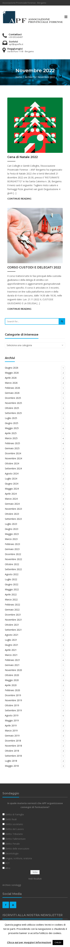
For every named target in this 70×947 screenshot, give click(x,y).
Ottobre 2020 (12, 675)
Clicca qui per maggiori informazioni (29, 942)
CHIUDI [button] (58, 942)
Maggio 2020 (12, 680)
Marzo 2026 (11, 382)
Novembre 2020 (13, 670)
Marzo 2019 (11, 730)
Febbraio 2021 (12, 660)
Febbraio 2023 (12, 544)
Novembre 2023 (13, 508)
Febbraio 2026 (12, 387)
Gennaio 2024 (12, 503)
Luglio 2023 (11, 523)
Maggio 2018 (12, 765)
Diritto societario (14, 824)
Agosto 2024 (11, 473)
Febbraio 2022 (12, 604)
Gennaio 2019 (12, 735)
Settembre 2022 (13, 569)
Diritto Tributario (14, 833)
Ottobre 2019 (12, 705)
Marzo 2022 (11, 599)
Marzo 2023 (11, 539)
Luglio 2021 (11, 639)
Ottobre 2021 (12, 624)
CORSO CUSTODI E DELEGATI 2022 (34, 267)
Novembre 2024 (13, 458)
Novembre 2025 (13, 402)
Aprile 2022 (11, 594)
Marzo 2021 (11, 654)
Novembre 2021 (13, 619)
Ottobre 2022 (12, 564)
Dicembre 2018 (13, 740)
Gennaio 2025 (12, 448)
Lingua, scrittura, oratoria (18, 858)
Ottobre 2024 (12, 463)
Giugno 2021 (11, 644)
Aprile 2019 (11, 725)
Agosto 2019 (11, 715)
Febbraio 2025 (12, 443)
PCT (7, 863)
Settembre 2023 (13, 518)
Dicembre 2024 (13, 453)
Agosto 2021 (11, 634)
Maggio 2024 (12, 488)
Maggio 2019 (12, 720)
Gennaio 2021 (12, 665)
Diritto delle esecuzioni (17, 848)
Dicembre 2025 (13, 397)
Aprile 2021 (11, 649)
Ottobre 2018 (12, 750)
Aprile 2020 (11, 685)
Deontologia (11, 853)
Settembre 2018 (13, 755)
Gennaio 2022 (12, 609)
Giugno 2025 (11, 423)
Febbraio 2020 (12, 690)
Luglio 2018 (11, 760)
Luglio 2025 (11, 418)
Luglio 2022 (11, 579)
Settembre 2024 (13, 468)
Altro (7, 868)
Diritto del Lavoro (14, 829)
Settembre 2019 (13, 710)
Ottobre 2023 (12, 513)
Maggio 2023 (12, 534)
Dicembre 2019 (13, 695)
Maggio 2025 (12, 428)
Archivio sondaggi (11, 885)
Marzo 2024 (11, 498)
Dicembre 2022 (13, 554)
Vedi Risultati (35, 878)
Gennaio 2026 (12, 392)
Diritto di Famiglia (14, 814)
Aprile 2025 (11, 433)
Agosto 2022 (11, 574)
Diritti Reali (11, 819)
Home (18, 77)
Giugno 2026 (11, 367)
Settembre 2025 (13, 413)
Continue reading (19, 198)
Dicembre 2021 (13, 614)
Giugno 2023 (11, 528)
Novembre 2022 (13, 559)
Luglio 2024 (11, 478)
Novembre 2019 (13, 700)
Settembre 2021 (13, 629)
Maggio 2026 (12, 372)
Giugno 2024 (11, 483)
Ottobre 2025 (12, 408)
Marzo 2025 (11, 438)
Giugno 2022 (11, 584)
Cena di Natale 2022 (22, 157)
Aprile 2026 (11, 377)
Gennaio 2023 (12, 549)
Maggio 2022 (12, 589)
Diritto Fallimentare (15, 838)
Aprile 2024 (11, 493)
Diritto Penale (12, 843)
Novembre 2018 (13, 745)
